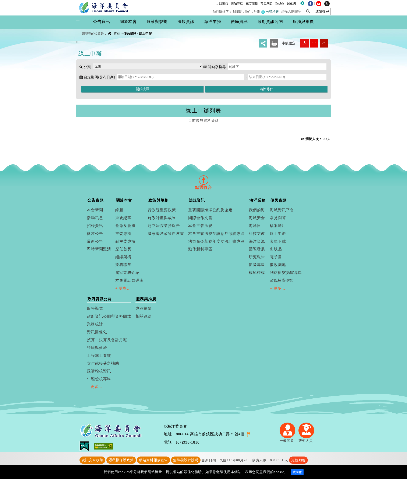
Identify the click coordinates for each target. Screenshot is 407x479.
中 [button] (314, 43)
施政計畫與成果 (162, 218)
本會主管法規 (200, 226)
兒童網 (291, 3)
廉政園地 (278, 265)
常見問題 (266, 3)
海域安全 (257, 218)
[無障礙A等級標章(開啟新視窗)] (103, 446)
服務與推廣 (146, 299)
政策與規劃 (158, 200)
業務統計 (95, 324)
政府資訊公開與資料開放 (109, 316)
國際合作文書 (200, 218)
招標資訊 (95, 226)
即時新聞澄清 (99, 249)
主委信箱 (252, 3)
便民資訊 (130, 33)
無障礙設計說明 (185, 460)
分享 (263, 43)
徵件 (248, 11)
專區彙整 (143, 308)
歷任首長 (123, 249)
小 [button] (323, 43)
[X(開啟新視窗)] (327, 3)
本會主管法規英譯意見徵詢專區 (216, 233)
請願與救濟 (97, 348)
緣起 (119, 210)
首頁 (117, 33)
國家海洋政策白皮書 (166, 233)
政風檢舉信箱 (282, 280)
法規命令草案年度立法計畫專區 (216, 241)
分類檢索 (272, 11)
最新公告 (95, 241)
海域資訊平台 (282, 210)
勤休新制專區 (200, 249)
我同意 (297, 472)
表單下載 (278, 241)
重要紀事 (123, 218)
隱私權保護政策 (121, 460)
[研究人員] (307, 430)
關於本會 (124, 200)
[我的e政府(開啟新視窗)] (86, 446)
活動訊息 (95, 218)
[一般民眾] (289, 430)
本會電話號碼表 (129, 280)
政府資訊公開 (100, 299)
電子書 (276, 257)
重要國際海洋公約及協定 (210, 210)
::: (217, 3)
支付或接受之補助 (103, 363)
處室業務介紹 (127, 272)
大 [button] (304, 43)
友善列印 (274, 43)
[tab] (203, 180)
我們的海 (257, 210)
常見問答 (278, 218)
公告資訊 (96, 200)
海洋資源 (257, 241)
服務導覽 (95, 308)
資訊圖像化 (97, 332)
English (279, 3)
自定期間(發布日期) (99, 77)
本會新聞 (95, 210)
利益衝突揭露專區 (286, 272)
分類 (87, 67)
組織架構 (123, 257)
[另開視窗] (248, 434)
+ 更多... (123, 288)
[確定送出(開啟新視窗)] (309, 11)
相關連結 (143, 316)
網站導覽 (237, 3)
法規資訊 (197, 200)
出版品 (276, 249)
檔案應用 (278, 226)
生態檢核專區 (99, 379)
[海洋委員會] (104, 7)
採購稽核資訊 (99, 371)
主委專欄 (123, 233)
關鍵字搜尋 (217, 67)
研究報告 (257, 257)
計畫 (257, 11)
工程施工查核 (99, 355)
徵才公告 (95, 233)
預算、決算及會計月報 (107, 340)
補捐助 (237, 11)
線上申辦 (145, 33)
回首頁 (223, 3)
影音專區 (257, 265)
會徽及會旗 (125, 226)
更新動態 (298, 460)
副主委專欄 (125, 241)
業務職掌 (123, 265)
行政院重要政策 (162, 210)
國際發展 (257, 249)
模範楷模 (257, 272)
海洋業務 (257, 200)
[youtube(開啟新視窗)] (318, 3)
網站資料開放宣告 (153, 460)
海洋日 (255, 226)
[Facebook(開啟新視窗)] (310, 3)
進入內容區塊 (11, 2)
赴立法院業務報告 (164, 226)
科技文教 (257, 233)
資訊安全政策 (92, 460)
